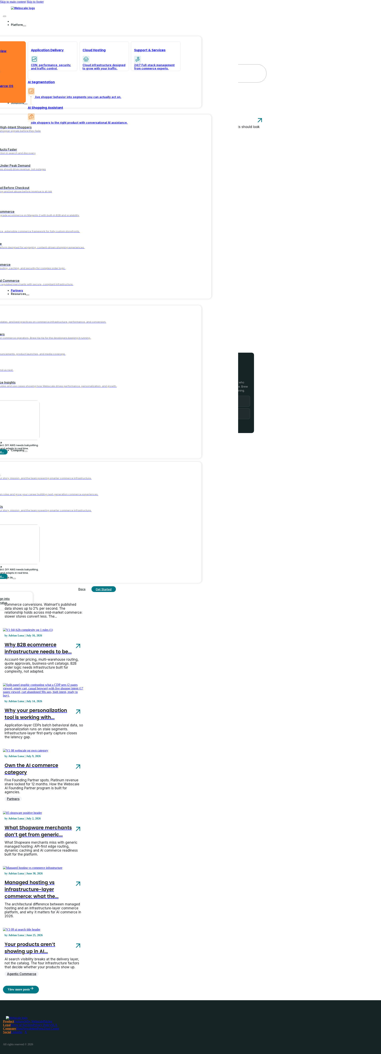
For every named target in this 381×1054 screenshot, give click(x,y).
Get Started (104, 589)
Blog (19, 1028)
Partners (13, 799)
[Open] (4, 16)
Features (19, 1021)
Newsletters (29, 1028)
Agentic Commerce (21, 974)
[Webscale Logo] (23, 8)
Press (40, 1028)
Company (9, 1028)
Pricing (47, 1021)
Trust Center (51, 1028)
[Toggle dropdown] (24, 25)
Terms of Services (22, 1025)
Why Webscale (33, 1021)
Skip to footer (35, 1)
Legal (7, 1025)
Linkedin (16, 1032)
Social (7, 1032)
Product (8, 1021)
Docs (82, 589)
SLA (54, 1025)
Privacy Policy (42, 1025)
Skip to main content (13, 1)
